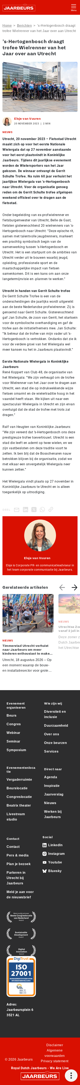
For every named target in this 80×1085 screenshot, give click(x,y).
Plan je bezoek (19, 864)
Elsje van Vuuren (27, 118)
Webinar (13, 732)
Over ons (51, 734)
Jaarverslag (54, 794)
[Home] (18, 7)
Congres (14, 724)
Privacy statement (55, 1061)
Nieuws (50, 803)
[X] (34, 509)
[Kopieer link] (51, 509)
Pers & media (18, 855)
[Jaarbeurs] (40, 1076)
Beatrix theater (19, 805)
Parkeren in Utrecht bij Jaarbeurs (16, 878)
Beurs (12, 715)
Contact (13, 846)
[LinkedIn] (26, 509)
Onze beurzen (55, 743)
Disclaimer (54, 1045)
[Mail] (17, 509)
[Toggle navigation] (74, 7)
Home (7, 25)
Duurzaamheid (56, 725)
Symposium (16, 750)
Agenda (50, 777)
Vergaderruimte (19, 779)
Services (51, 751)
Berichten (24, 25)
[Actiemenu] (71, 1075)
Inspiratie (51, 785)
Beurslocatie (17, 788)
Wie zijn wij (53, 703)
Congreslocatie (19, 797)
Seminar (13, 741)
